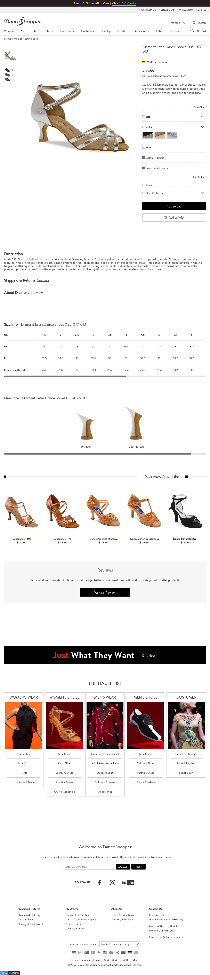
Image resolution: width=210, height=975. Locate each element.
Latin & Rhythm (186, 763)
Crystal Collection (64, 791)
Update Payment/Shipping (81, 919)
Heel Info (11, 398)
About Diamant (16, 292)
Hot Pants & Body (24, 782)
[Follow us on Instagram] (112, 883)
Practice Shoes (64, 782)
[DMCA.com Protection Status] (10, 972)
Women (18, 38)
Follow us (83, 882)
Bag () (202, 9)
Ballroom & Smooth (186, 754)
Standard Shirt (105, 773)
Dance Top (24, 754)
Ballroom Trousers (105, 782)
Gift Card (200, 31)
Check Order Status (77, 915)
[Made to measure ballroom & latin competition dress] (186, 725)
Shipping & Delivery (29, 915)
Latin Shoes (31, 38)
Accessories (105, 791)
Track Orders (73, 924)
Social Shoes (64, 763)
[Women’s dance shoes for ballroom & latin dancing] (64, 725)
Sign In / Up (167, 9)
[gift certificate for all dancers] (105, 654)
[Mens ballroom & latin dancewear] (105, 725)
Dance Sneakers (145, 782)
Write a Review (104, 592)
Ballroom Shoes (64, 773)
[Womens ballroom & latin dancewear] (23, 725)
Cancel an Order (75, 928)
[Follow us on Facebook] (100, 883)
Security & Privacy (122, 919)
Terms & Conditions (122, 915)
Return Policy (26, 919)
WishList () (186, 9)
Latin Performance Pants (105, 763)
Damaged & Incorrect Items (34, 924)
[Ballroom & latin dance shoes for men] (145, 725)
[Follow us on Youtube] (128, 882)
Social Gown (186, 773)
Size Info (11, 324)
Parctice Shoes (145, 773)
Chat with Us (148, 9)
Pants (24, 773)
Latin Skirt (24, 763)
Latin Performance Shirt (105, 754)
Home (7, 38)
